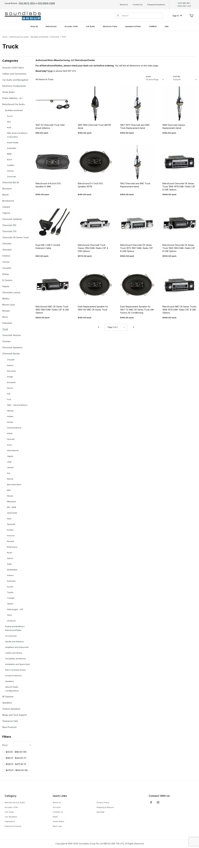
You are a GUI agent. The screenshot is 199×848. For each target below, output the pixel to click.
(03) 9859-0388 (46, 3)
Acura (10, 116)
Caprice (6, 213)
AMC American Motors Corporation (17, 135)
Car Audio (9, 812)
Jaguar (10, 456)
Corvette (6, 268)
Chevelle (6, 243)
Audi (9, 127)
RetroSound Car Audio (19, 37)
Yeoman (6, 341)
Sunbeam (11, 581)
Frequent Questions (156, 4)
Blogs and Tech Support (14, 715)
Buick (9, 159)
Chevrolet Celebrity (12, 219)
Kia (8, 473)
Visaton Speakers (11, 709)
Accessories (11, 636)
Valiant (10, 603)
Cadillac (10, 165)
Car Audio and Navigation (15, 80)
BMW (9, 154)
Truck (63, 37)
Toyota (10, 592)
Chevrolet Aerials (11, 353)
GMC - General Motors (17, 405)
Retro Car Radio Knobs (15, 670)
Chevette (7, 249)
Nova (5, 317)
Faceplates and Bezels (15, 658)
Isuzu (9, 445)
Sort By (176, 76)
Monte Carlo (8, 304)
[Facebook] (151, 802)
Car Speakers (11, 817)
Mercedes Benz (14, 484)
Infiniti (9, 433)
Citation (6, 256)
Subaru (10, 575)
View (148, 76)
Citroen (10, 171)
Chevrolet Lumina (11, 292)
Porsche (11, 535)
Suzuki (10, 586)
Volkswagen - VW (15, 609)
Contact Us (138, 4)
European (11, 382)
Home (5, 37)
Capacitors (10, 821)
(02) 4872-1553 (27, 3)
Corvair (6, 262)
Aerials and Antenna (14, 641)
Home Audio (8, 92)
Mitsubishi (11, 501)
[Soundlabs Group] (23, 15)
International (12, 450)
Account (56, 807)
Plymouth (11, 524)
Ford (9, 399)
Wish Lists (57, 826)
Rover (9, 552)
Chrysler (11, 359)
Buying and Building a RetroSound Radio (14, 628)
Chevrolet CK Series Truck (15, 237)
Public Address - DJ (12, 98)
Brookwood (8, 201)
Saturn (10, 558)
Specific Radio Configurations (12, 689)
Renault (10, 541)
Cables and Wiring (13, 653)
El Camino (7, 280)
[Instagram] (158, 802)
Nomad (6, 311)
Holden (10, 416)
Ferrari (10, 388)
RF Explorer (8, 696)
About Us (124, 4)
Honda (10, 422)
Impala (5, 286)
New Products (9, 727)
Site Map (100, 812)
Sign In (175, 15)
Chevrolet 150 (9, 225)
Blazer (5, 194)
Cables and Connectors (14, 73)
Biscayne (7, 188)
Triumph (10, 598)
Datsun (10, 365)
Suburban (7, 323)
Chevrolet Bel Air (10, 182)
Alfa (9, 121)
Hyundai (10, 439)
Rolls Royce (12, 547)
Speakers (9, 681)
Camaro (6, 207)
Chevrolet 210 (9, 231)
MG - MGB (11, 507)
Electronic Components (14, 86)
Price (5, 745)
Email (50, 71)
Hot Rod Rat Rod (14, 428)
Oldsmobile (12, 513)
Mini (9, 490)
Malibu (5, 298)
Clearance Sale (10, 721)
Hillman (10, 411)
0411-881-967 (184, 3)
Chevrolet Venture (11, 335)
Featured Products (13, 826)
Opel (9, 518)
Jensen (10, 467)
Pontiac (10, 530)
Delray (5, 274)
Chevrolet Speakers (12, 347)
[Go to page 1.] (98, 327)
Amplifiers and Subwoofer (17, 647)
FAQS (55, 817)
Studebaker (12, 569)
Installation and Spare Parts (17, 664)
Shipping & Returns (105, 807)
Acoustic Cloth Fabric (13, 67)
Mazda (10, 479)
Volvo (9, 615)
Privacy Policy (103, 802)
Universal (11, 621)
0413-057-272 (184, 6)
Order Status (58, 821)
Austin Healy (12, 142)
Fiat (8, 393)
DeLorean (11, 371)
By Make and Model (39, 37)
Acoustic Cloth (11, 807)
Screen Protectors (13, 675)
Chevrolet (55, 37)
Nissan (10, 496)
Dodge (10, 376)
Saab (9, 564)
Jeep (9, 462)
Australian (11, 148)
